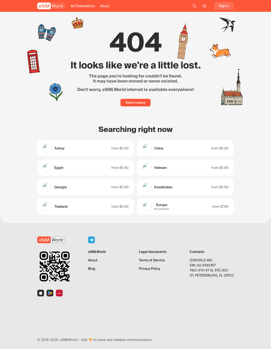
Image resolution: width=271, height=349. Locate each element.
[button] (82, 6)
